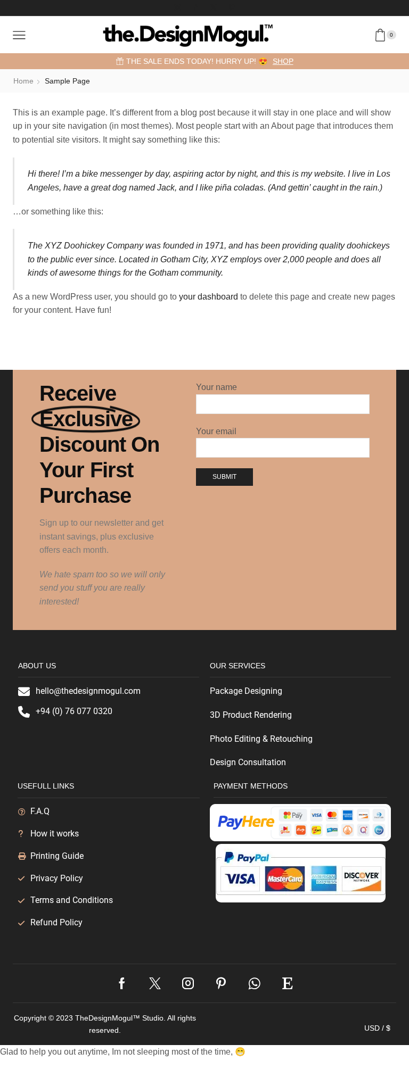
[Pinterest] (231, 8)
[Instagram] (177, 8)
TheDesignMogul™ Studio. (121, 1018)
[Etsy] (287, 983)
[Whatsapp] (254, 983)
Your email (216, 431)
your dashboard (208, 296)
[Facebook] (195, 8)
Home (23, 81)
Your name (216, 387)
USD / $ (377, 1028)
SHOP (283, 61)
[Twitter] (213, 8)
